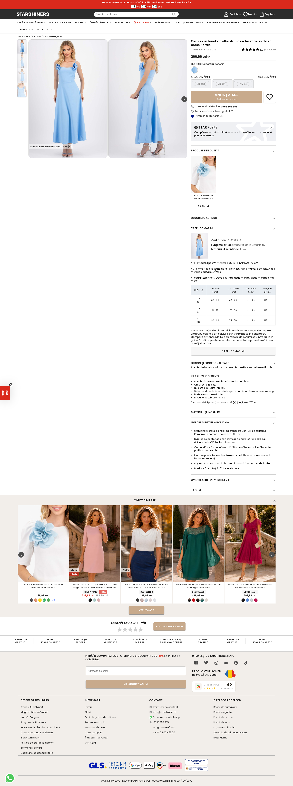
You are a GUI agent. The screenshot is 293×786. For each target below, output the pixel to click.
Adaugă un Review (169, 626)
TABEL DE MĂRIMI (233, 351)
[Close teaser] (11, 385)
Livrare (89, 707)
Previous (21, 554)
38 (222, 84)
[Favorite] (245, 14)
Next (184, 99)
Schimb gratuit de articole (100, 717)
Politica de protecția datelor (37, 742)
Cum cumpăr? (93, 732)
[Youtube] (226, 663)
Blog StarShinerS (30, 737)
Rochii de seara (222, 722)
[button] (5, 393)
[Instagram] (216, 663)
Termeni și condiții (31, 748)
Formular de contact (165, 707)
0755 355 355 (229, 106)
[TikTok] (246, 663)
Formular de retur (95, 727)
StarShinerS (23, 36)
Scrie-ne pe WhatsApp (166, 717)
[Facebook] (196, 663)
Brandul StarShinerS (32, 707)
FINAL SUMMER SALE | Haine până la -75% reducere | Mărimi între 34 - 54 (146, 2)
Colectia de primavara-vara (230, 732)
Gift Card (90, 742)
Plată (88, 712)
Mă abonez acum (136, 684)
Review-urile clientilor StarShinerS (40, 727)
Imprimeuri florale (224, 727)
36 (201, 84)
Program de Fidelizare (33, 722)
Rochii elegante (222, 712)
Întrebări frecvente (96, 737)
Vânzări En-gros (30, 717)
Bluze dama (220, 737)
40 (243, 84)
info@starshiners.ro (164, 712)
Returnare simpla (95, 722)
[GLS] (98, 768)
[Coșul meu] (261, 14)
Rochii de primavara (225, 707)
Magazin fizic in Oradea (34, 712)
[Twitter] (206, 663)
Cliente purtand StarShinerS (37, 732)
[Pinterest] (236, 663)
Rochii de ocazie (223, 717)
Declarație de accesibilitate (37, 753)
